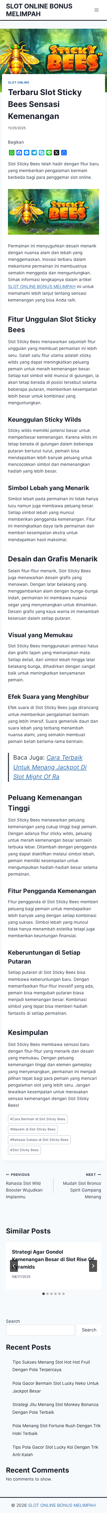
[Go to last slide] (14, 1266)
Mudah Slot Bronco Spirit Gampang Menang (82, 1186)
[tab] (43, 1294)
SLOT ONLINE (18, 82)
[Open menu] (96, 10)
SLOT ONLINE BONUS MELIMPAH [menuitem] (42, 286)
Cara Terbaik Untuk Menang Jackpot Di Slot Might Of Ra (50, 767)
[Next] (93, 1266)
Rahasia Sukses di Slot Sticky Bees (39, 1140)
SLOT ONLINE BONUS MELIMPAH (62, 1505)
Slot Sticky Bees (24, 1150)
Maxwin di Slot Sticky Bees (32, 1129)
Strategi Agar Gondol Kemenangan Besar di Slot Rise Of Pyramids (53, 1259)
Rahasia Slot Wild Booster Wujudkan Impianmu (24, 1186)
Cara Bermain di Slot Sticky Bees (37, 1119)
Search (13, 1321)
